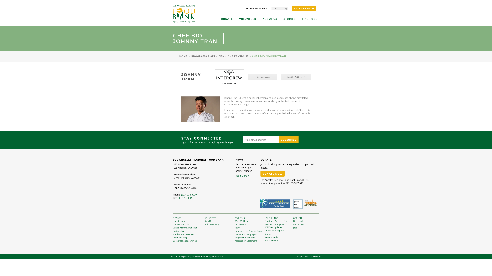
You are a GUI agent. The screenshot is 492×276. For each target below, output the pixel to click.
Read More (241, 175)
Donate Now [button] (304, 8)
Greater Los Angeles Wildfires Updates (274, 226)
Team (237, 227)
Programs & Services (207, 56)
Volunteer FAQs (212, 224)
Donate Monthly (181, 224)
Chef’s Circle (238, 56)
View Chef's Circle (295, 77)
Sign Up (208, 221)
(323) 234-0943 (185, 197)
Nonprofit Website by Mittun (308, 256)
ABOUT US (240, 218)
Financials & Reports (274, 230)
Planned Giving (180, 237)
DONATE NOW (273, 173)
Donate (177, 218)
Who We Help (241, 221)
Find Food (298, 221)
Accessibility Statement (246, 240)
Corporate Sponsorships (185, 240)
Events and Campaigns (246, 234)
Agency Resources (256, 9)
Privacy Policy (271, 240)
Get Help (298, 218)
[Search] (286, 8)
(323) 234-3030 (189, 194)
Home (183, 56)
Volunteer (210, 218)
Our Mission (240, 224)
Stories (289, 19)
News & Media (271, 237)
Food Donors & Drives (183, 234)
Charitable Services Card (276, 221)
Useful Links (271, 218)
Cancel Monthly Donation (185, 227)
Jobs (295, 227)
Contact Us (298, 224)
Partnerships (179, 231)
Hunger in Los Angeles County (249, 231)
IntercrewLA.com (262, 77)
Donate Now (179, 221)
